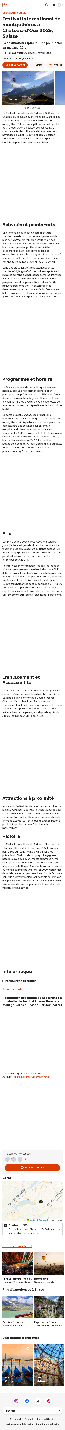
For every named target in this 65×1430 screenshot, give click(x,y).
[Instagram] (16, 1401)
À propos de (16, 1419)
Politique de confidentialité (19, 1424)
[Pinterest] (48, 1401)
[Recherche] (47, 5)
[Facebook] (27, 1401)
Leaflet (32, 1220)
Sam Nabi (36, 108)
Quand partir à (14, 12)
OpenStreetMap (45, 1220)
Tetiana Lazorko (21, 1076)
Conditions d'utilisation (48, 1424)
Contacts (29, 1419)
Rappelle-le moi (35, 1167)
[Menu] (57, 5)
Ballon (7, 58)
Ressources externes (20, 981)
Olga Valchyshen (40, 1076)
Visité (39, 65)
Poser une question (13, 989)
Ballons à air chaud (17, 1246)
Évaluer (57, 65)
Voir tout (13, 99)
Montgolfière (23, 58)
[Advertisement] (32, 179)
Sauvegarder (17, 65)
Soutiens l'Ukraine (45, 1419)
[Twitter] (38, 1401)
